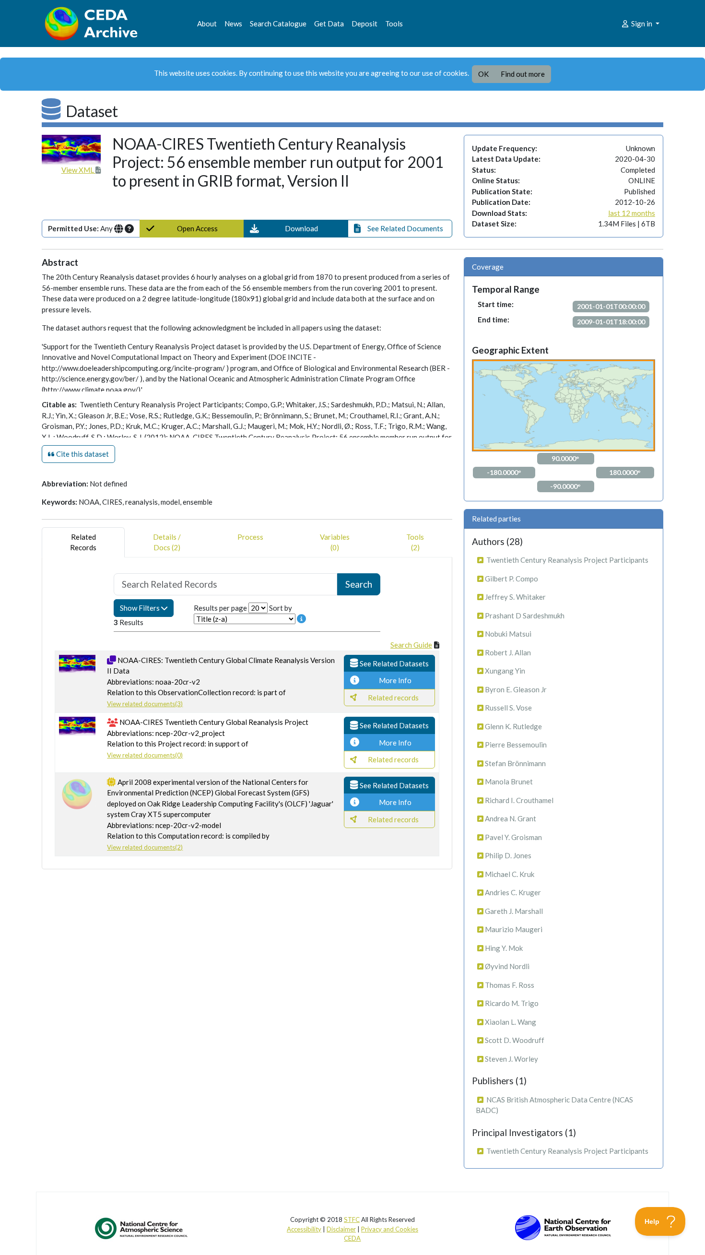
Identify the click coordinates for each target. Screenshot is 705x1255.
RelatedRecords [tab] (83, 542)
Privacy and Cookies (389, 1229)
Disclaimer (341, 1229)
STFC (352, 1219)
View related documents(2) (145, 847)
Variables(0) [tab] (335, 542)
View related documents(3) (145, 704)
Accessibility (304, 1229)
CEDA (352, 1238)
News (233, 23)
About (207, 23)
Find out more (523, 74)
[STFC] (563, 1226)
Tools (394, 23)
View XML (78, 170)
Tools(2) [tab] (415, 542)
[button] (296, 228)
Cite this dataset (82, 454)
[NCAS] (142, 1228)
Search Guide (411, 644)
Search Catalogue (278, 23)
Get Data (329, 23)
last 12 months (631, 213)
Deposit (364, 23)
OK (483, 74)
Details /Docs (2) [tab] (167, 542)
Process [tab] (250, 537)
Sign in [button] (642, 23)
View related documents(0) (145, 755)
